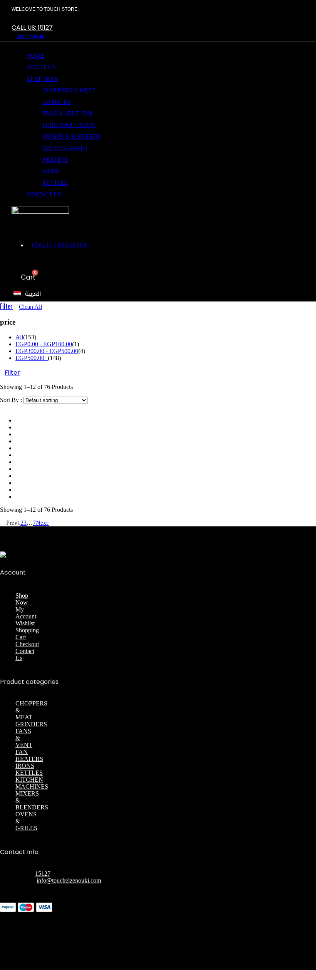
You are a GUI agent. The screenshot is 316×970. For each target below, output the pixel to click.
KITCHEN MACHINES (31, 783)
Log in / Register (30, 36)
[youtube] (155, 905)
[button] (56, 261)
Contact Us (44, 194)
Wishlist (25, 623)
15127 (42, 873)
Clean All (30, 306)
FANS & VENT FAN (67, 113)
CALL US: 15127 (32, 27)
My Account (25, 613)
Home (35, 55)
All (19, 337)
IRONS (50, 171)
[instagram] (37, 20)
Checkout (27, 644)
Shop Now (42, 78)
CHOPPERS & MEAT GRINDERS (69, 95)
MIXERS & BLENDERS (71, 136)
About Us (41, 67)
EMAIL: (26, 880)
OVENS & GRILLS (64, 148)
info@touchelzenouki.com (69, 880)
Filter (6, 306)
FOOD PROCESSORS (69, 125)
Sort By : (11, 400)
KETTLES (54, 182)
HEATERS (55, 159)
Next (42, 522)
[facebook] (26, 20)
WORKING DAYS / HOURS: (53, 887)
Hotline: (25, 873)
